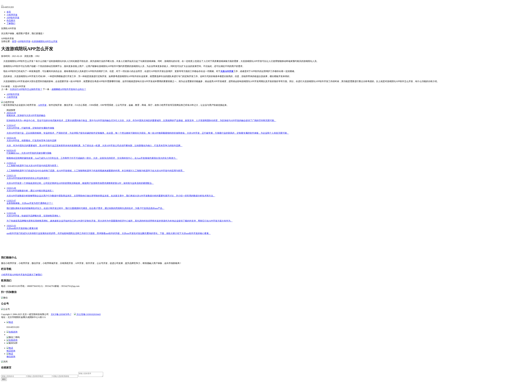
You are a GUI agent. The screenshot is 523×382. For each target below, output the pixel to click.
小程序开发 (12, 15)
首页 (9, 12)
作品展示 (11, 20)
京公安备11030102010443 (88, 314)
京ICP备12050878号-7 (61, 314)
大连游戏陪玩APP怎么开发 (44, 41)
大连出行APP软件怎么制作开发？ (26, 89)
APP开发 (42, 105)
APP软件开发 (13, 17)
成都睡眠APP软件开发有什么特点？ (68, 89)
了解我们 (11, 23)
